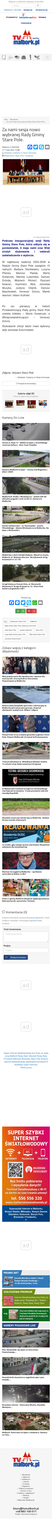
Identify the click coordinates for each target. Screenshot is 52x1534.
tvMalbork (33, 621)
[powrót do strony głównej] (26, 37)
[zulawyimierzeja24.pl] (27, 16)
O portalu (25, 1489)
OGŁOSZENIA (3, 57)
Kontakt (17, 9)
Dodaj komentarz (17, 957)
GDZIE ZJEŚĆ (17, 57)
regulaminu (39, 917)
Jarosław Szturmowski (13, 639)
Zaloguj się (28, 10)
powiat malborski (26, 630)
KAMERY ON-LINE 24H (37, 57)
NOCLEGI (23, 57)
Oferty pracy (26, 1067)
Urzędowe (29, 155)
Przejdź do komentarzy (27, 383)
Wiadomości (9, 155)
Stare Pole (19, 155)
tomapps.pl (33, 1519)
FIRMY (10, 57)
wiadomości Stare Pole (18, 621)
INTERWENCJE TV (30, 57)
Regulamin (25, 1491)
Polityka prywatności (25, 1493)
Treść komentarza (12, 929)
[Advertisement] (26, 89)
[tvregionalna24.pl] (11, 16)
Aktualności (14, 119)
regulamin (33, 920)
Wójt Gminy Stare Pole (37, 634)
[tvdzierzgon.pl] (26, 21)
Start (6, 119)
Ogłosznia (25, 1482)
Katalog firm (25, 1484)
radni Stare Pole (10, 630)
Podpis (7, 945)
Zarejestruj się (42, 10)
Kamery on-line (25, 1495)
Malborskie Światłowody (25, 1505)
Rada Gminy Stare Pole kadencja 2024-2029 (20, 626)
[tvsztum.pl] (42, 16)
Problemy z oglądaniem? (25, 1498)
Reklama (8, 9)
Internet (25, 1486)
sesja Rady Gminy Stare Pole (15, 634)
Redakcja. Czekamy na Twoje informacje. (20, 152)
